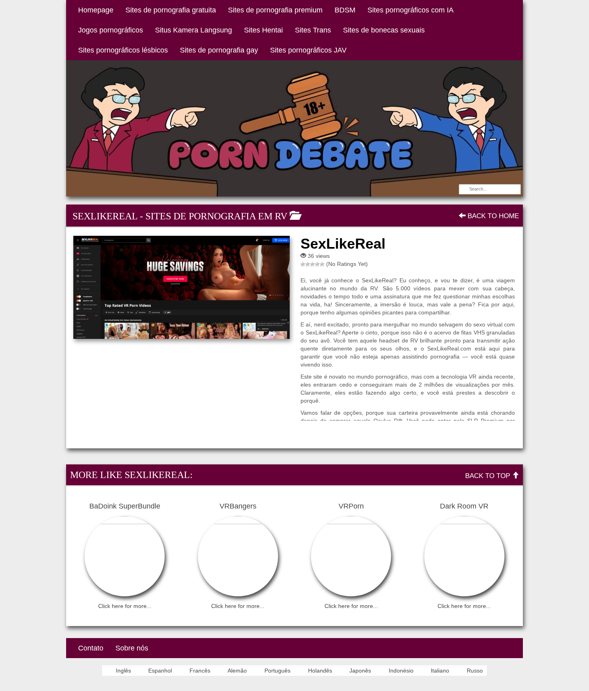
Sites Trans (313, 30)
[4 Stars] (317, 264)
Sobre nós (131, 648)
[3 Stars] (312, 264)
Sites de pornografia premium (275, 10)
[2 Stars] (307, 264)
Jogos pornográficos (110, 30)
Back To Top (488, 476)
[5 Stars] (322, 264)
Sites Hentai (263, 30)
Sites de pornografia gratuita (170, 10)
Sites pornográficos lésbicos (123, 50)
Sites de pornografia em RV (216, 216)
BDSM (345, 10)
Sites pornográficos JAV (308, 50)
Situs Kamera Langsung (193, 30)
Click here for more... (124, 606)
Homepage (95, 10)
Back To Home (492, 216)
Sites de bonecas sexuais (384, 30)
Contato (90, 648)
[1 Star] (303, 264)
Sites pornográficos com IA (410, 10)
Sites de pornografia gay (219, 50)
